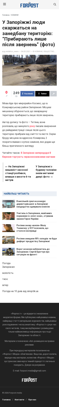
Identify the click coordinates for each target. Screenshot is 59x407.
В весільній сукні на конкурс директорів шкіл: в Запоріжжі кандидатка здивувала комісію (33, 204)
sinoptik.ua (32, 291)
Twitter (44, 94)
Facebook (28, 94)
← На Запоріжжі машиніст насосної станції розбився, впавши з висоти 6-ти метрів (18, 173)
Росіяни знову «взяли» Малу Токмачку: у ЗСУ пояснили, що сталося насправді (32, 228)
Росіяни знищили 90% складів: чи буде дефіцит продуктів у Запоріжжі (36, 240)
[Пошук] (55, 4)
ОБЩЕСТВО (48, 51)
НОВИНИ (14, 15)
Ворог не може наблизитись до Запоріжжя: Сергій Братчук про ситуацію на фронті (33, 252)
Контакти (19, 399)
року (32, 126)
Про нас (32, 399)
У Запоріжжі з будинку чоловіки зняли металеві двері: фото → (46, 171)
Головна (5, 15)
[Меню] (4, 4)
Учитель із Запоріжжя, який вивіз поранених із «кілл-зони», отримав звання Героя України (34, 216)
